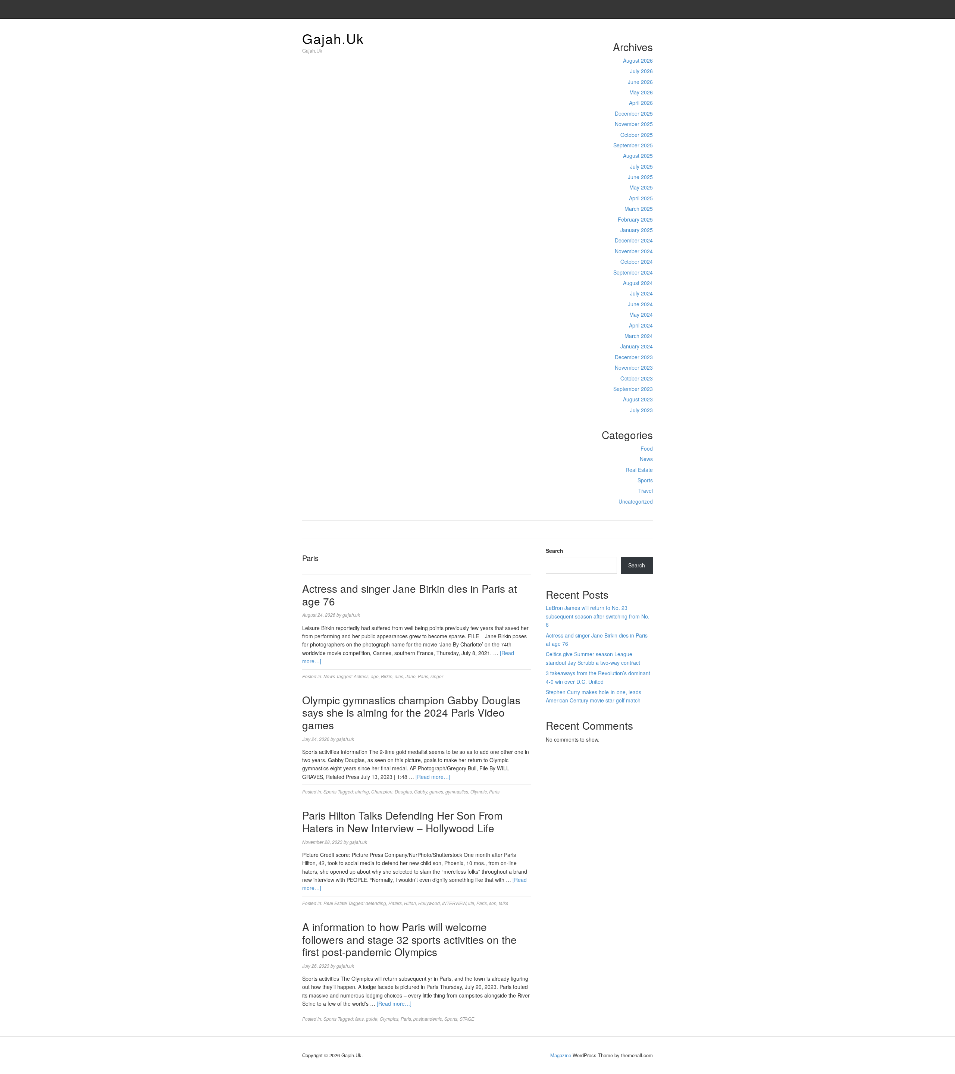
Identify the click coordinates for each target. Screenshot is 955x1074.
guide (372, 1018)
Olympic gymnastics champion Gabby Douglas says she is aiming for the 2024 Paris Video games (411, 712)
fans (359, 1018)
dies (399, 676)
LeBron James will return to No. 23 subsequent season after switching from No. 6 (597, 616)
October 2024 (636, 261)
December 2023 (634, 357)
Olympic (478, 791)
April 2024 (641, 325)
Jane (411, 676)
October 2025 (636, 134)
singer (436, 676)
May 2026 (641, 92)
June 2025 (640, 177)
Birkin (386, 676)
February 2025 (635, 219)
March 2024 (638, 335)
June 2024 (640, 304)
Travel (645, 490)
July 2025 (641, 166)
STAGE (467, 1018)
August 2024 (638, 282)
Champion (381, 791)
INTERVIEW (454, 903)
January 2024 (636, 346)
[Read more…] (433, 776)
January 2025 (636, 230)
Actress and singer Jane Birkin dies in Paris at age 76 (409, 594)
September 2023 (633, 388)
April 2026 (641, 102)
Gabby (420, 791)
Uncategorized (636, 501)
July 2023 (641, 410)
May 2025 (641, 187)
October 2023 (636, 378)
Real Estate (639, 469)
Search (554, 550)
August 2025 (638, 155)
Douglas (403, 791)
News (646, 459)
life (471, 903)
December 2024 (634, 240)
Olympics (389, 1018)
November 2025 (634, 124)
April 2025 (641, 198)
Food (647, 448)
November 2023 (634, 367)
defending (376, 903)
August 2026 (638, 60)
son (493, 903)
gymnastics (456, 791)
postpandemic (427, 1018)
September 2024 (633, 272)
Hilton (410, 903)
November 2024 (634, 251)
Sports (645, 480)
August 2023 (638, 399)
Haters (395, 903)
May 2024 (641, 314)
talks (503, 903)
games (436, 791)
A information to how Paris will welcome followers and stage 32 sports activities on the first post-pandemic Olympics (409, 939)
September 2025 (633, 145)
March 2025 (638, 208)
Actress (361, 676)
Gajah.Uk (333, 38)
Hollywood (429, 903)
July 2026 (641, 71)
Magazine (560, 1055)
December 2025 (634, 113)
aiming (362, 791)
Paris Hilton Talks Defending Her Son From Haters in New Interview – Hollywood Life (402, 821)
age (375, 676)
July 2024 (641, 293)
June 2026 (640, 81)
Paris (423, 676)
